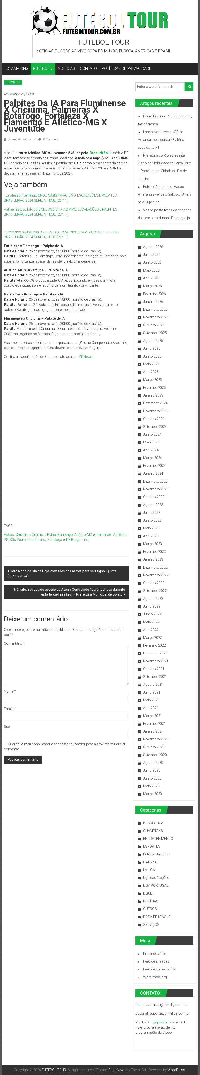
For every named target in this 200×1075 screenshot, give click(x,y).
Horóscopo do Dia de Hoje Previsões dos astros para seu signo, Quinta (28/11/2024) (62, 573)
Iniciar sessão (154, 954)
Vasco (9, 535)
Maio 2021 (151, 700)
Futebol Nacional (156, 854)
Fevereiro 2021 (154, 724)
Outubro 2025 (153, 325)
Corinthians (36, 540)
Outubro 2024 (153, 419)
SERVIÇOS (151, 925)
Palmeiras (103, 535)
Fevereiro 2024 (154, 466)
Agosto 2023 (153, 505)
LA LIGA (149, 870)
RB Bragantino (77, 540)
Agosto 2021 (153, 684)
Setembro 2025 (155, 333)
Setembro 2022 (155, 591)
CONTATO (88, 68)
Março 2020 (152, 794)
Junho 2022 (152, 614)
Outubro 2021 (153, 669)
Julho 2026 (151, 255)
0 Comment (50, 139)
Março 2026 (152, 286)
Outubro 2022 (153, 583)
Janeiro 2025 (153, 395)
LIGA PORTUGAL (155, 885)
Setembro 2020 (155, 755)
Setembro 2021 (155, 677)
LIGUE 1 (149, 893)
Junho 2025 (152, 356)
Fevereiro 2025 (154, 388)
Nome (10, 691)
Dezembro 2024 (155, 403)
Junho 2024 (152, 434)
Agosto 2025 (153, 341)
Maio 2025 (151, 364)
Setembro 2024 (155, 427)
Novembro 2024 (155, 411)
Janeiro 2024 (153, 473)
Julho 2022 (151, 606)
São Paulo (18, 540)
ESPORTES (13, 82)
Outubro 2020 (153, 747)
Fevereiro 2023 (154, 552)
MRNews (85, 356)
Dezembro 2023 (155, 481)
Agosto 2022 (153, 599)
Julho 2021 (151, 692)
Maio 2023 (151, 528)
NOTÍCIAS (66, 68)
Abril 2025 (151, 372)
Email (9, 709)
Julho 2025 (151, 348)
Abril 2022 (151, 630)
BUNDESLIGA (153, 823)
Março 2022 (152, 638)
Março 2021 (152, 716)
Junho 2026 (152, 262)
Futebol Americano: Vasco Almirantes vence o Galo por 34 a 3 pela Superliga (164, 194)
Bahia (51, 535)
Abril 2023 (151, 536)
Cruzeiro (22, 535)
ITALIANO (150, 862)
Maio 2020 (151, 786)
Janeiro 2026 (153, 302)
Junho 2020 (152, 778)
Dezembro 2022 (155, 567)
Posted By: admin (19, 139)
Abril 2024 (151, 450)
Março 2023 (152, 544)
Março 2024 (152, 458)
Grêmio (37, 535)
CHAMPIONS (17, 68)
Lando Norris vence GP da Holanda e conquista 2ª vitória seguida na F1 (161, 139)
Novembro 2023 (155, 489)
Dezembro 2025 (155, 309)
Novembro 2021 (155, 661)
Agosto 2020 (153, 763)
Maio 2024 (151, 442)
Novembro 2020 (155, 739)
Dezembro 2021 (155, 653)
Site (7, 726)
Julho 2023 (151, 513)
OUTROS (150, 909)
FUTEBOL (41, 68)
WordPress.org (155, 977)
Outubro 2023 (153, 497)
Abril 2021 (151, 708)
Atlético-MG (83, 535)
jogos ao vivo (163, 1022)
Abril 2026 (151, 278)
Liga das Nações (156, 878)
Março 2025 (152, 380)
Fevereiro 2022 (154, 645)
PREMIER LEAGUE (156, 917)
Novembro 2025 (155, 317)
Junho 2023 (152, 520)
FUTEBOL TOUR (103, 42)
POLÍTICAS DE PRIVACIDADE (126, 68)
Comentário (14, 643)
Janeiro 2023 (153, 559)
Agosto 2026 (153, 247)
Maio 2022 (151, 622)
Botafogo (54, 540)
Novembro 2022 (155, 575)
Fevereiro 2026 (154, 294)
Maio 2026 (151, 270)
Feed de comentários (159, 969)
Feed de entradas (156, 961)
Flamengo (65, 535)
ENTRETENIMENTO (158, 839)
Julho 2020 (151, 770)
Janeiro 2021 (153, 731)
